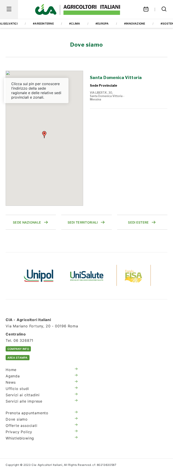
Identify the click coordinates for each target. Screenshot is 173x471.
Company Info (18, 349)
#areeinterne (43, 23)
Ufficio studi (17, 388)
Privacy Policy (19, 432)
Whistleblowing (20, 438)
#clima (74, 23)
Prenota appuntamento (27, 413)
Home (11, 369)
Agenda (13, 376)
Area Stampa (17, 357)
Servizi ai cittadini (23, 395)
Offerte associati (21, 425)
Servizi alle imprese (24, 401)
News (11, 382)
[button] (44, 134)
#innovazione (134, 23)
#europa (102, 23)
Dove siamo (17, 419)
